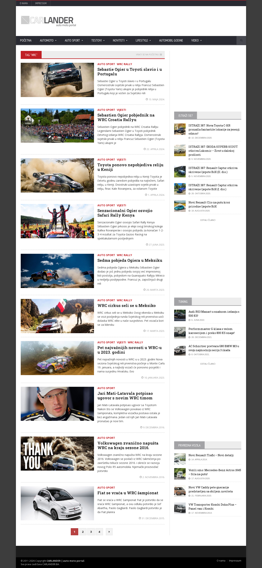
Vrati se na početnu (147, 54)
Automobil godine (171, 40)
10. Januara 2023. (154, 377)
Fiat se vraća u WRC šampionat (127, 492)
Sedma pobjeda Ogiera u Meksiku (129, 260)
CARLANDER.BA (50, 564)
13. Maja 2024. (157, 99)
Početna (25, 40)
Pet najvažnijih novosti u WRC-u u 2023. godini (129, 350)
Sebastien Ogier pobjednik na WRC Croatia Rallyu (126, 117)
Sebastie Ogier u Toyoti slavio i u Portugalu (129, 71)
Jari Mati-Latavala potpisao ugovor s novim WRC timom (125, 395)
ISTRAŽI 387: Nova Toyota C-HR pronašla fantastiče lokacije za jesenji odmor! (214, 129)
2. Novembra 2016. (154, 477)
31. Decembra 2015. (153, 518)
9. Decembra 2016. (154, 427)
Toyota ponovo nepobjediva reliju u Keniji (130, 167)
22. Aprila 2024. (156, 149)
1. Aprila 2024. (156, 195)
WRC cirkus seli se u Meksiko (126, 305)
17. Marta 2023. (155, 331)
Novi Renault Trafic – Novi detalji (211, 455)
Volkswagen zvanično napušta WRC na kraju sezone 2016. (127, 445)
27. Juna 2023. (157, 244)
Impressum (41, 3)
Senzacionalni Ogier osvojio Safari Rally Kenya (124, 213)
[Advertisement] (172, 21)
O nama (24, 3)
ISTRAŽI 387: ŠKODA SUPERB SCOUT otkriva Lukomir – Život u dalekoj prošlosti (213, 151)
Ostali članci (207, 220)
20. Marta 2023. (155, 289)
